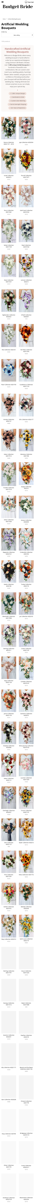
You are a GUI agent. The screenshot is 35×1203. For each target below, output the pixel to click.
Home (4, 19)
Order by (4, 32)
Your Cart (30, 2)
